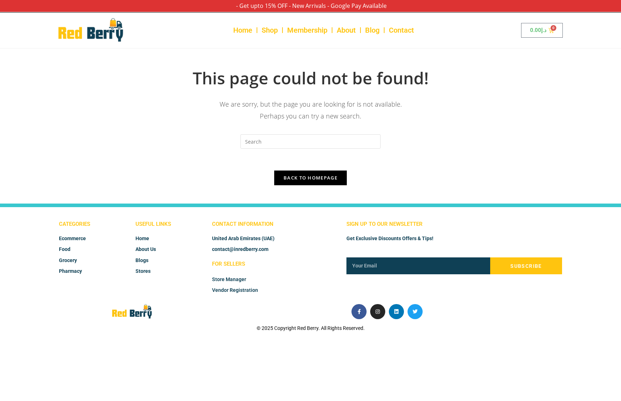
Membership (307, 30)
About (346, 30)
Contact (401, 30)
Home (242, 30)
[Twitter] (415, 311)
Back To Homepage (310, 177)
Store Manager (229, 279)
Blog (372, 30)
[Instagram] (377, 311)
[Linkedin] (396, 311)
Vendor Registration (235, 290)
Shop (270, 30)
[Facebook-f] (359, 311)
